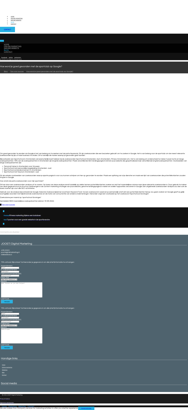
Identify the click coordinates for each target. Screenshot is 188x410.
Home (3, 365)
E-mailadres (9, 270)
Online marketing (7, 367)
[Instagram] (2, 389)
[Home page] (0, 71)
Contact (4, 375)
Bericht (4, 281)
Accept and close (86, 408)
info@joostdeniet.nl (6, 254)
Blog (3, 372)
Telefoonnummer (11, 274)
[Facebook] (1, 389)
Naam (6, 266)
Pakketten (5, 323)
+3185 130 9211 (5, 250)
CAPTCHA (5, 299)
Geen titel (5, 277)
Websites (4, 370)
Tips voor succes (8, 205)
